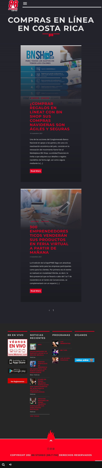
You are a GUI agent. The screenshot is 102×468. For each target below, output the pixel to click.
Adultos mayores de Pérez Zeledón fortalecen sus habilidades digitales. (39, 404)
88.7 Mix (63, 350)
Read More (36, 171)
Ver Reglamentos (17, 381)
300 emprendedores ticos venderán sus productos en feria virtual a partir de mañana (49, 240)
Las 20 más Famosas (65, 359)
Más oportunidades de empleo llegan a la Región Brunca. (39, 350)
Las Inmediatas (65, 342)
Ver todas (34, 416)
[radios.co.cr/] (84, 362)
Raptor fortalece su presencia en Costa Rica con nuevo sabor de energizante (38, 367)
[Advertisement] (87, 379)
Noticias (35, 98)
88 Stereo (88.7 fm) (44, 455)
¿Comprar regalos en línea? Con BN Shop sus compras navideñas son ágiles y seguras (50, 116)
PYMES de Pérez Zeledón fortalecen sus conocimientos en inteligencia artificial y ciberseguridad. (39, 386)
